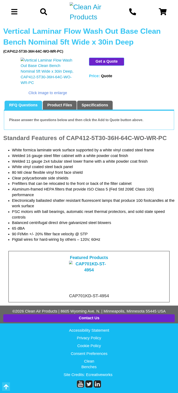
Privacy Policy (89, 338)
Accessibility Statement (89, 330)
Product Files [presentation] (59, 105)
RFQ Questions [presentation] (23, 105)
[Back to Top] (6, 386)
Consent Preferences (89, 353)
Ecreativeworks (99, 375)
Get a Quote (107, 61)
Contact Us (89, 318)
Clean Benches (89, 364)
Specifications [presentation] (95, 105)
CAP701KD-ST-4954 (89, 295)
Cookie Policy (89, 346)
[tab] (23, 105)
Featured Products (89, 257)
